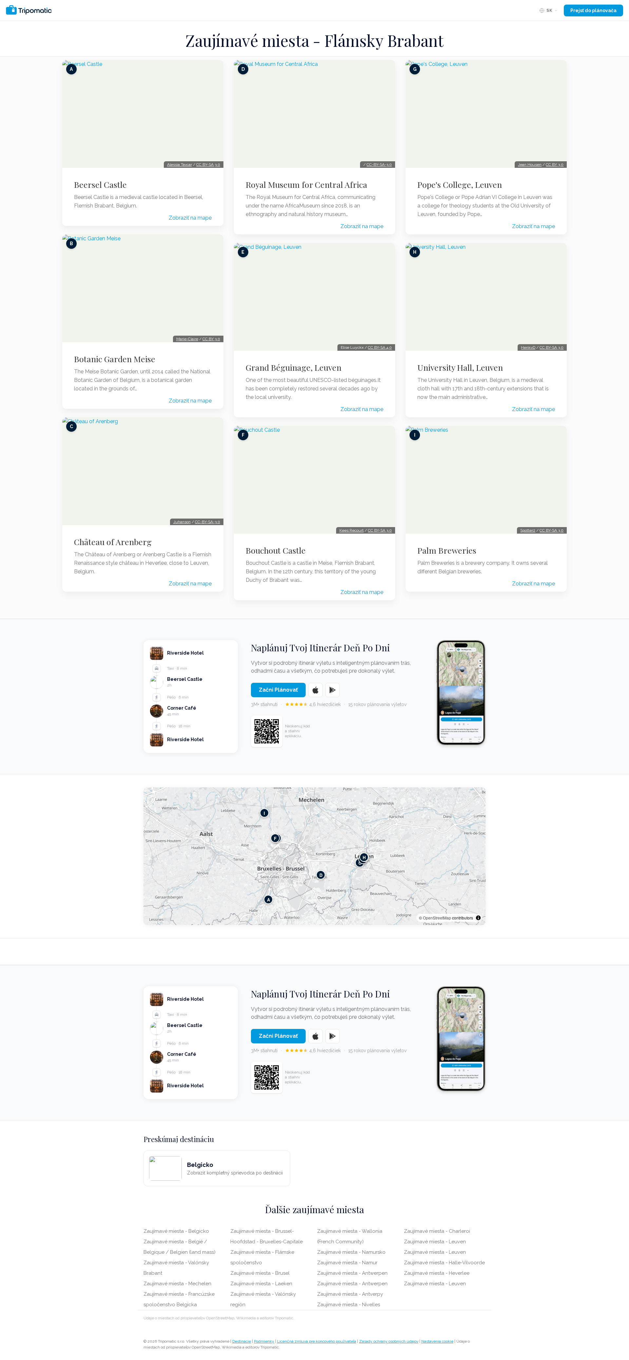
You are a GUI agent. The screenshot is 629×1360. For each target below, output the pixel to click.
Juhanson (182, 522)
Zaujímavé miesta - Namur (347, 1263)
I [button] (264, 813)
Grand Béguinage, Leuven (293, 367)
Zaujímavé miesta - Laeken (261, 1284)
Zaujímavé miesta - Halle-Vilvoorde (444, 1263)
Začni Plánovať (278, 690)
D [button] (320, 875)
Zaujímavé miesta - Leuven (435, 1242)
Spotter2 (527, 530)
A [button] (268, 900)
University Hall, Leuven (460, 367)
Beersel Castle (100, 184)
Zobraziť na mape (190, 218)
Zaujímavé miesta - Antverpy (350, 1294)
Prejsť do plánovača (593, 10)
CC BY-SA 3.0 (208, 164)
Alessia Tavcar (179, 164)
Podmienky (264, 1341)
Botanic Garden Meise (114, 359)
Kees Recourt (351, 530)
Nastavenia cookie (437, 1341)
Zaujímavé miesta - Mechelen (177, 1284)
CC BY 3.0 (211, 339)
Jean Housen (530, 164)
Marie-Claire (187, 339)
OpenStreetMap (437, 917)
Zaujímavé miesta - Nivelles (348, 1305)
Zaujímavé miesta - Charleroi (437, 1231)
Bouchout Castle (276, 550)
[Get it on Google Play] (332, 690)
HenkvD (528, 347)
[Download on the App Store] (315, 690)
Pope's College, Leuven (459, 184)
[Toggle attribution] (478, 918)
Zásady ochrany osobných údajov (388, 1341)
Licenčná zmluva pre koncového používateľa (316, 1341)
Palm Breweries (446, 550)
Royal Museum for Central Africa (306, 184)
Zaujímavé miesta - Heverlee (436, 1273)
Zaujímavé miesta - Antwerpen (352, 1273)
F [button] (275, 838)
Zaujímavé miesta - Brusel (260, 1273)
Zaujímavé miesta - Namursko (351, 1252)
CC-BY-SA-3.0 (207, 522)
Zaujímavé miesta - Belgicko (176, 1231)
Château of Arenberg (113, 542)
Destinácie (241, 1341)
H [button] (364, 857)
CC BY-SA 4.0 (380, 347)
